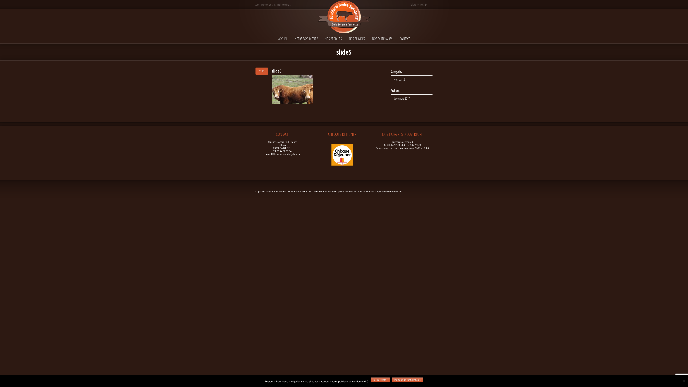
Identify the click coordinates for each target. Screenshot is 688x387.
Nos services (357, 38)
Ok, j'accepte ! (380, 379)
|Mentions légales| (348, 191)
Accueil (283, 38)
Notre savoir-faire (306, 38)
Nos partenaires (382, 38)
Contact (405, 38)
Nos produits (333, 38)
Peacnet (398, 191)
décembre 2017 (402, 98)
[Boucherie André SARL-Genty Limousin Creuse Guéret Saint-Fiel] (344, 17)
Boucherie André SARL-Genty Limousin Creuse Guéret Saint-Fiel (305, 191)
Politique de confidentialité (407, 379)
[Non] (683, 381)
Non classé (399, 79)
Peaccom (386, 191)
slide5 (276, 71)
